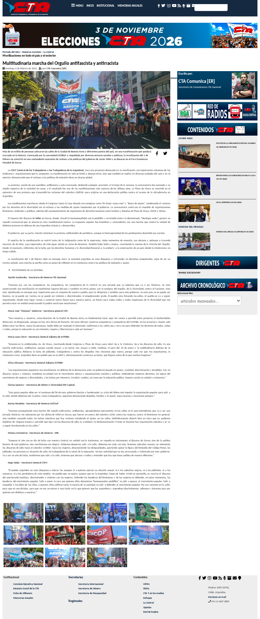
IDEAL (146, 588)
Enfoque (147, 598)
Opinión (147, 607)
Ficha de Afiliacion (22, 593)
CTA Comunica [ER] (57, 68)
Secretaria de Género (89, 588)
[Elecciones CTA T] (130, 36)
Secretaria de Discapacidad (92, 593)
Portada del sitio (11, 52)
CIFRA (146, 584)
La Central (48, 52)
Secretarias (75, 577)
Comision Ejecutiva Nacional (27, 584)
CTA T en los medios (153, 593)
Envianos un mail (217, 597)
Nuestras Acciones (31, 52)
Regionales (75, 601)
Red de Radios (150, 612)
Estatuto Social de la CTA (26, 588)
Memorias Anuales (23, 598)
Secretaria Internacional (90, 584)
